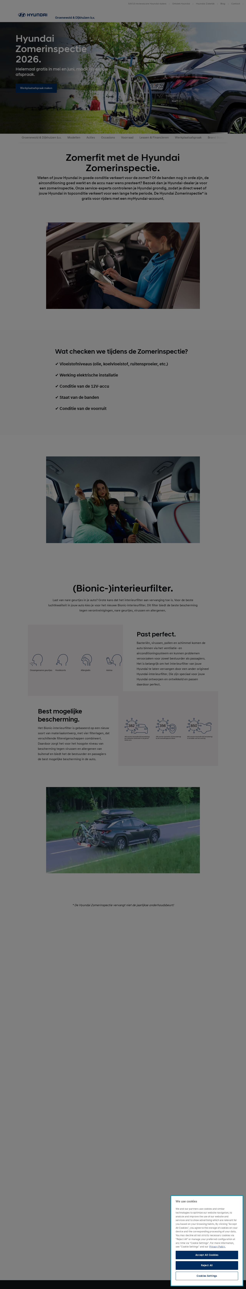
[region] (207, 1241)
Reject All (207, 1265)
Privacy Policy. (217, 1246)
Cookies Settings (207, 1275)
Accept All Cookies (207, 1255)
